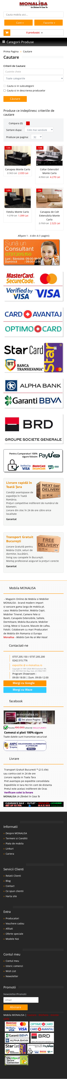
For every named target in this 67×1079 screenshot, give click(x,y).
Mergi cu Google (23, 683)
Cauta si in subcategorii (20, 86)
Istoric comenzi (14, 966)
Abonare (15, 1007)
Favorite (48, 22)
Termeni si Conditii (16, 838)
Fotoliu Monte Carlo (17, 211)
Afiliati (9, 928)
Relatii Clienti (13, 875)
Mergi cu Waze (22, 690)
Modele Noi (12, 938)
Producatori (12, 918)
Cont (18, 22)
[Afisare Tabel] (28, 123)
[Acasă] (33, 7)
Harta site (11, 896)
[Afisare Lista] (32, 123)
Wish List (11, 971)
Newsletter (12, 976)
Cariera (10, 853)
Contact (10, 886)
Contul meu (12, 960)
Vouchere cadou (15, 923)
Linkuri (10, 848)
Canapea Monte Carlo (17, 169)
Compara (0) (15, 123)
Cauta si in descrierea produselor (26, 90)
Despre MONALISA (16, 833)
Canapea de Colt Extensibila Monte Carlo (49, 215)
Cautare (27, 51)
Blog (8, 880)
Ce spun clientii (15, 891)
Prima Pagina (11, 51)
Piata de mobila (15, 843)
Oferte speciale (14, 933)
